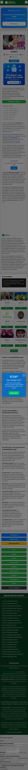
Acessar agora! (14, 393)
